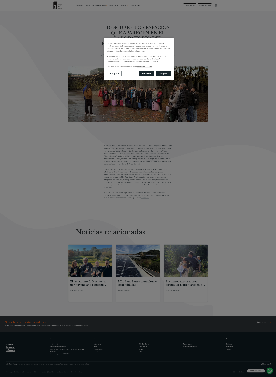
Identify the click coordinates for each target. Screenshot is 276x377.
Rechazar (146, 73)
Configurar (114, 73)
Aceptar (163, 73)
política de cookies (144, 66)
